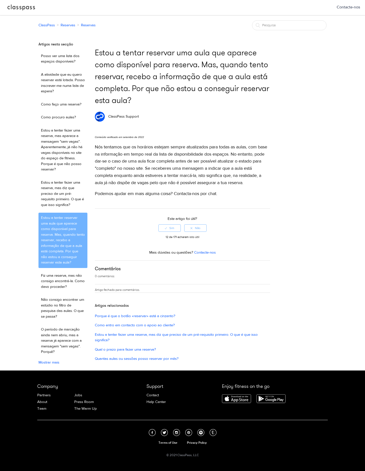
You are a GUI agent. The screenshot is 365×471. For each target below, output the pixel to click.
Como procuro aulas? (58, 117)
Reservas (68, 25)
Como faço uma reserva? (61, 104)
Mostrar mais (48, 362)
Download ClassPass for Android (271, 399)
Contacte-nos (348, 7)
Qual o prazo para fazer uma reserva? (125, 349)
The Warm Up (85, 408)
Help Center (156, 402)
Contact (152, 395)
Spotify (200, 432)
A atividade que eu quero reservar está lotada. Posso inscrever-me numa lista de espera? (63, 83)
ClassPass (21, 8)
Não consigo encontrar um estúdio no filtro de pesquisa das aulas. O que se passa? (62, 308)
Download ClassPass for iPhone (236, 399)
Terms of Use (167, 443)
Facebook (152, 432)
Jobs (78, 395)
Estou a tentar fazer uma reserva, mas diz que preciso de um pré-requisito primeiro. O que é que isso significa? (62, 193)
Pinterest (188, 432)
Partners (44, 395)
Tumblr (213, 432)
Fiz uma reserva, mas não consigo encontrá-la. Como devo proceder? (63, 281)
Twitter (164, 432)
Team (41, 408)
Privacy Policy (197, 443)
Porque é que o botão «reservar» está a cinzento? (135, 316)
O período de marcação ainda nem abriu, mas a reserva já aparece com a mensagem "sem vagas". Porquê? (61, 340)
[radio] (169, 228)
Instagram (176, 432)
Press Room (84, 402)
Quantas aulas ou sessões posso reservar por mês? (137, 358)
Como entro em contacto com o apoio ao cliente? (135, 325)
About (42, 402)
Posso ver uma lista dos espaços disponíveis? (60, 59)
